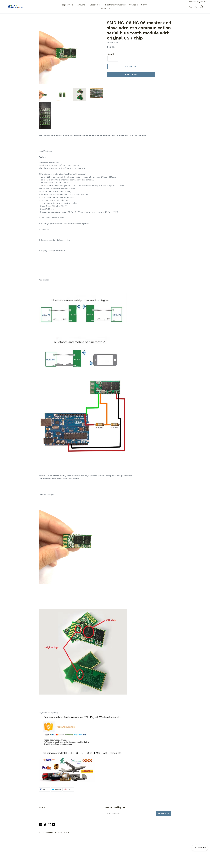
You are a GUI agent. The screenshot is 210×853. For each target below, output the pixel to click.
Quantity (111, 54)
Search (42, 807)
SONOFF (145, 5)
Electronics (95, 5)
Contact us (105, 8)
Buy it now (131, 74)
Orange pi (133, 5)
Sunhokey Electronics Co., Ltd (57, 832)
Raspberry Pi (67, 5)
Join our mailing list (115, 807)
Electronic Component (115, 5)
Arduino (82, 5)
